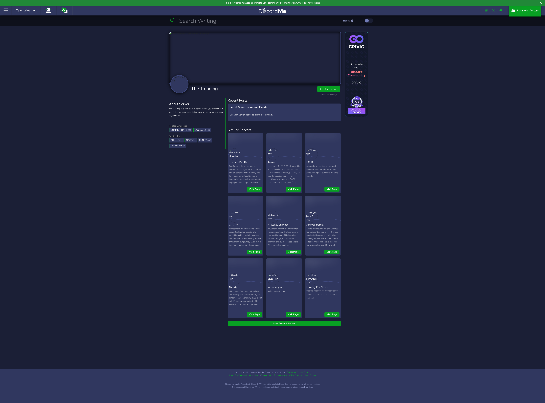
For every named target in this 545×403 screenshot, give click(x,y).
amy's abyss (275, 287)
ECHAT (310, 162)
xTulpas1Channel (278, 224)
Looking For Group (317, 287)
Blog (307, 375)
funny (205, 140)
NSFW (347, 20)
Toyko (271, 162)
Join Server (331, 89)
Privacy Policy (266, 375)
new (191, 140)
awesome (178, 145)
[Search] (172, 20)
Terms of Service (280, 375)
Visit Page (254, 189)
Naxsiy (233, 287)
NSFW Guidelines (296, 375)
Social (202, 130)
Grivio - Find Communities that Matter (244, 375)
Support (313, 375)
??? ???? (233, 224)
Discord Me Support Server (298, 372)
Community (181, 130)
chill (177, 140)
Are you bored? (315, 224)
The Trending (204, 89)
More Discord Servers (284, 323)
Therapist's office (239, 162)
